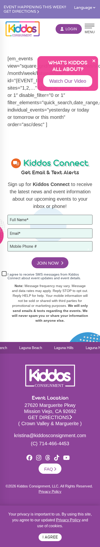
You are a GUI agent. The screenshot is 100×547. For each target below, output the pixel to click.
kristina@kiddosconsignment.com (50, 435)
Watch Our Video (67, 81)
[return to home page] (23, 29)
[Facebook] (29, 457)
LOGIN (71, 29)
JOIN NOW (48, 263)
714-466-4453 (54, 443)
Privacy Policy (50, 491)
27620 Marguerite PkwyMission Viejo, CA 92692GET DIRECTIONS (50, 411)
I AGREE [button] (50, 537)
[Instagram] (38, 457)
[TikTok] (56, 457)
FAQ (48, 469)
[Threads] (47, 457)
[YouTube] (66, 457)
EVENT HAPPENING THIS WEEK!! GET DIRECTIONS (35, 9)
